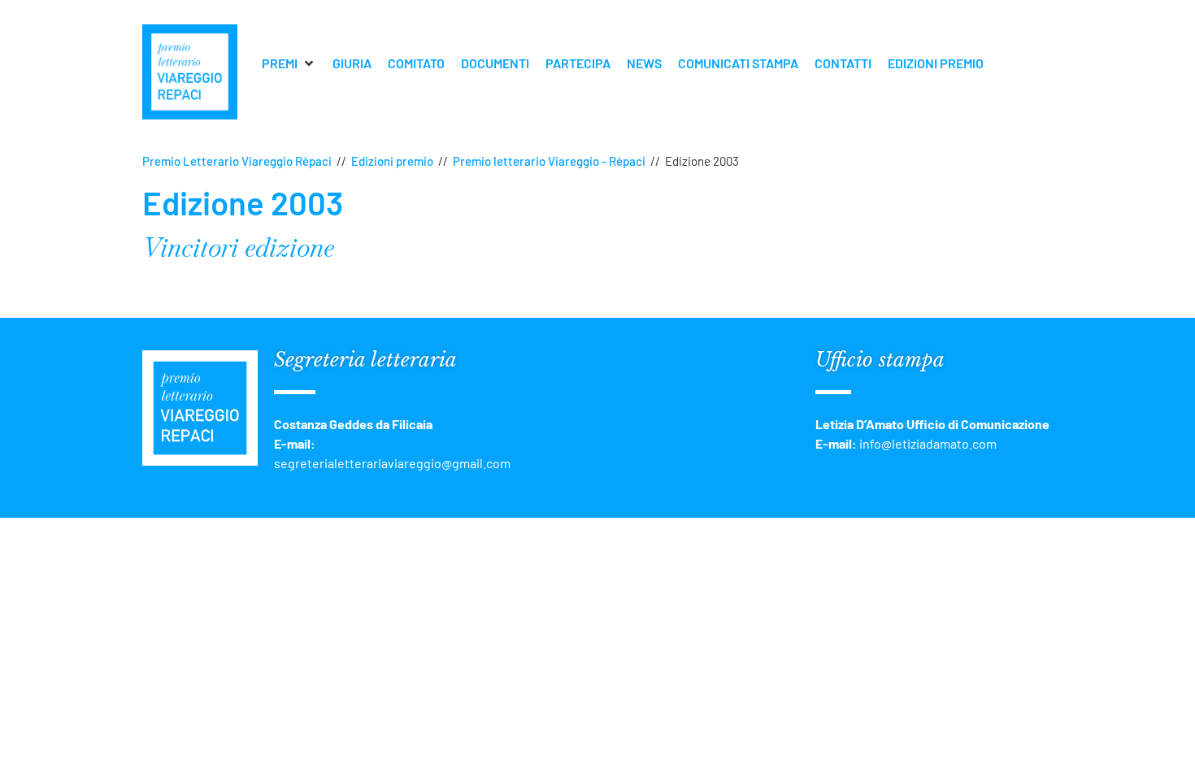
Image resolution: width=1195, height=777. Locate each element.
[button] (289, 63)
